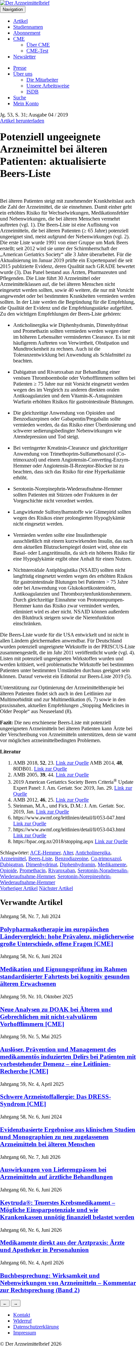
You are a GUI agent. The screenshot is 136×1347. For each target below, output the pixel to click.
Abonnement (26, 33)
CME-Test (37, 50)
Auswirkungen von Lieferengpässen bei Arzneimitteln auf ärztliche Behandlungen (56, 1173)
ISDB (32, 91)
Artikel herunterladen (22, 120)
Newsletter (24, 56)
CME (19, 39)
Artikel (20, 21)
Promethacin (32, 870)
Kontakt (21, 1315)
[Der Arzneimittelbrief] (25, 3)
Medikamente (112, 864)
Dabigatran (11, 864)
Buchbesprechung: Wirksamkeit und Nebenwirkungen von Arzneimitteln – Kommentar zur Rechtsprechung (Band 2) (68, 1283)
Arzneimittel (13, 858)
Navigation (13, 9)
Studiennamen (28, 27)
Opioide (8, 870)
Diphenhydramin (77, 864)
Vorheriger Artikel (19, 888)
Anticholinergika (92, 852)
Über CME (38, 45)
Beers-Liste (40, 858)
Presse (19, 68)
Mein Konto (26, 103)
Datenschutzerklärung (36, 1327)
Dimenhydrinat (41, 864)
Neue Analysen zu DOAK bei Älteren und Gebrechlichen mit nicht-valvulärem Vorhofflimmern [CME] (56, 1016)
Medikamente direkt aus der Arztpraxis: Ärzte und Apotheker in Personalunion (62, 1246)
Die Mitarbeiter (42, 80)
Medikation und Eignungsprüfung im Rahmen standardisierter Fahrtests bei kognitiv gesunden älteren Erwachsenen (65, 976)
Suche (19, 97)
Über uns (22, 74)
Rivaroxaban (61, 870)
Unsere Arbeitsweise (47, 85)
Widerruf (22, 1321)
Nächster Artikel (56, 888)
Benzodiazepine (71, 858)
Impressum (24, 1332)
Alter (68, 852)
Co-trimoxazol (106, 858)
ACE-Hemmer (45, 852)
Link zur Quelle (72, 763)
